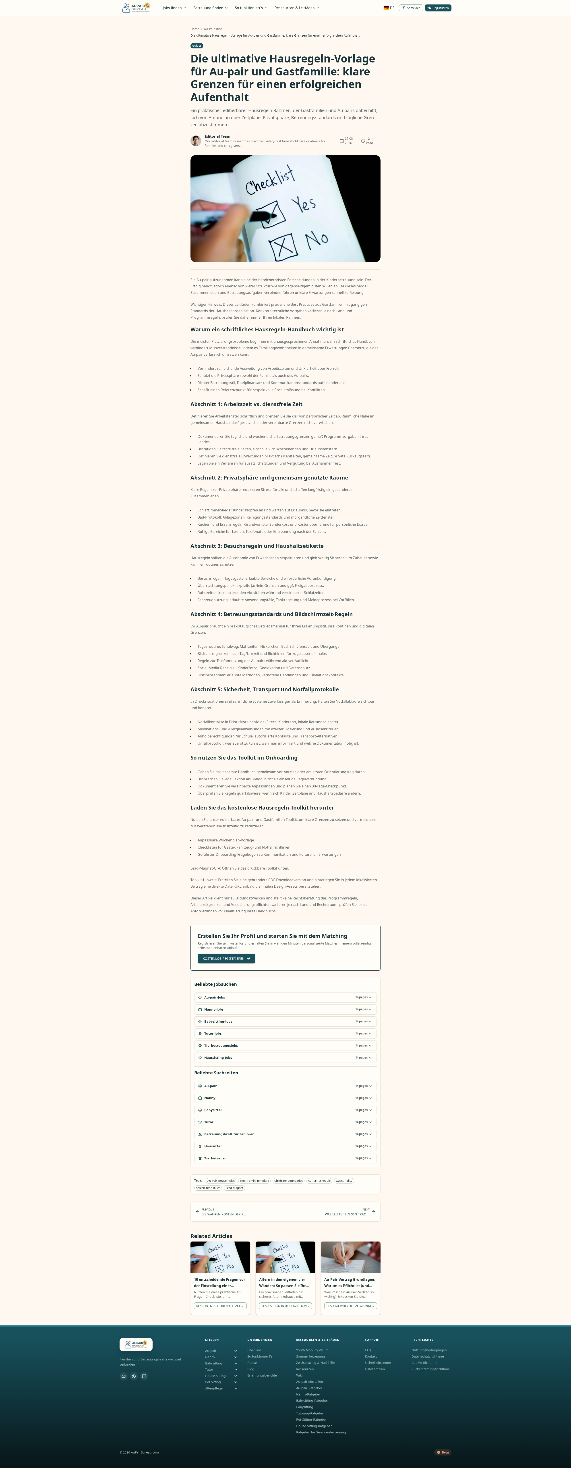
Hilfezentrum (375, 1369)
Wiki (299, 1375)
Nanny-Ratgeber (308, 1394)
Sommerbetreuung (310, 1356)
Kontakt (371, 1356)
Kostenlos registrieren (223, 958)
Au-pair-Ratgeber (309, 1388)
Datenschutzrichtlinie (428, 1356)
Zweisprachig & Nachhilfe (315, 1362)
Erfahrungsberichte (262, 1375)
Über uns (254, 1350)
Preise (252, 1362)
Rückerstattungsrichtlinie (431, 1369)
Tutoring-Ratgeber (310, 1413)
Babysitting (304, 1407)
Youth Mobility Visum (312, 1350)
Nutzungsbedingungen (429, 1350)
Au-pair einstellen (309, 1381)
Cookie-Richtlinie (424, 1362)
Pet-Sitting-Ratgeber (311, 1419)
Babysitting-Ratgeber (312, 1400)
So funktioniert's (259, 1356)
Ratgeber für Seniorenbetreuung (321, 1432)
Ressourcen (305, 1369)
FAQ (368, 1350)
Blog (250, 1369)
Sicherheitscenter (378, 1362)
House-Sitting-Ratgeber (314, 1426)
